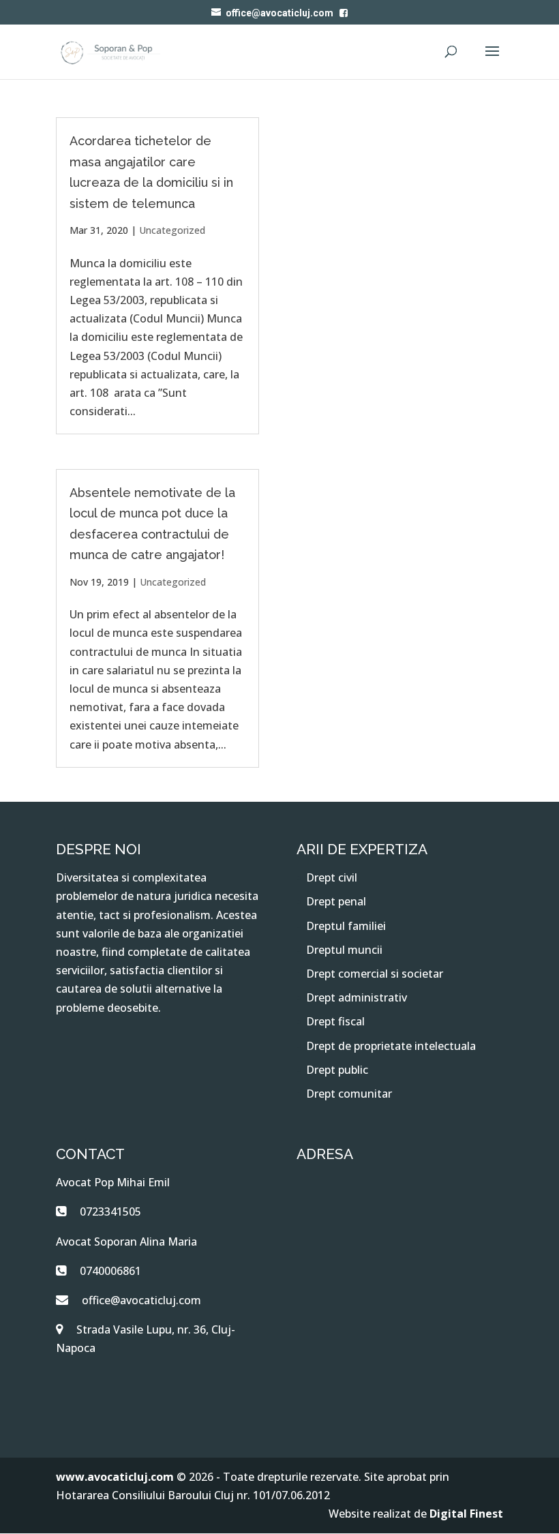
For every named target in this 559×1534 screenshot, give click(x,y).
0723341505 (110, 1211)
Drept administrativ (356, 997)
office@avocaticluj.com (141, 1300)
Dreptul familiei (346, 925)
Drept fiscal (335, 1021)
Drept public (337, 1069)
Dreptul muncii (344, 949)
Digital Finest (466, 1513)
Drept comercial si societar (374, 973)
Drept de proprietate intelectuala (391, 1045)
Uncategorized (172, 230)
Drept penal (336, 901)
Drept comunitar (349, 1093)
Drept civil (331, 877)
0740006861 (110, 1270)
